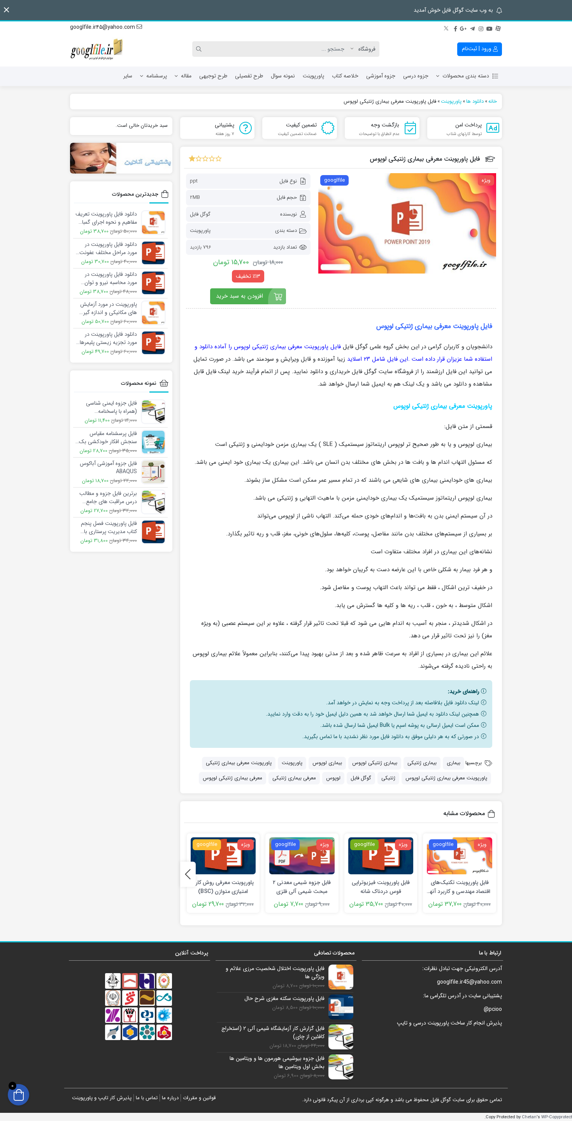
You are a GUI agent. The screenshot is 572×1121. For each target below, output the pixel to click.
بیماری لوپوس (327, 763)
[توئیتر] (447, 28)
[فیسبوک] (455, 28)
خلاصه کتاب (345, 76)
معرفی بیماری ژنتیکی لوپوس (232, 778)
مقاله (186, 76)
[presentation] (188, 874)
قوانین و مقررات (199, 1098)
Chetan (529, 1117)
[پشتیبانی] (121, 158)
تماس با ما (147, 1098)
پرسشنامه (156, 76)
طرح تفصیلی (249, 76)
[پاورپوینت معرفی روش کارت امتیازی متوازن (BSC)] (223, 855)
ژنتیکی (388, 778)
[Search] (200, 49)
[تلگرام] (472, 28)
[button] (6, 10)
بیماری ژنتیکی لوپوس (374, 763)
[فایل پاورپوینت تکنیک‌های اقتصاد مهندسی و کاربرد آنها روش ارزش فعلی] (459, 855)
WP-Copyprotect (556, 1117)
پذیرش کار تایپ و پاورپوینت (102, 1098)
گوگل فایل (200, 214)
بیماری (453, 763)
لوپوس (333, 778)
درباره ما (170, 1098)
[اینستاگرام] (481, 28)
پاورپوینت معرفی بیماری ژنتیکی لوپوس (446, 778)
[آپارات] (498, 28)
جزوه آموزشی (380, 76)
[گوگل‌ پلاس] (464, 28)
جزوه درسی (415, 76)
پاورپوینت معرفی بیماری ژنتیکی (239, 763)
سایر (127, 76)
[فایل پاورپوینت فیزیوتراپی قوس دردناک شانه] (381, 855)
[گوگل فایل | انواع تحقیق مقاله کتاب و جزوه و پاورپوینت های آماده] (97, 49)
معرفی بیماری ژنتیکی (294, 778)
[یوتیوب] (489, 28)
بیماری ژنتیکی (422, 763)
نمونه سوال (283, 76)
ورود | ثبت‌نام (477, 48)
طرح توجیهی (213, 76)
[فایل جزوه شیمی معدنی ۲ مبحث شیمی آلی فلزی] (302, 855)
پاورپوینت (313, 76)
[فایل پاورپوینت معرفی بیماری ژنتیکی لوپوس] (407, 223)
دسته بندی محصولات (465, 76)
